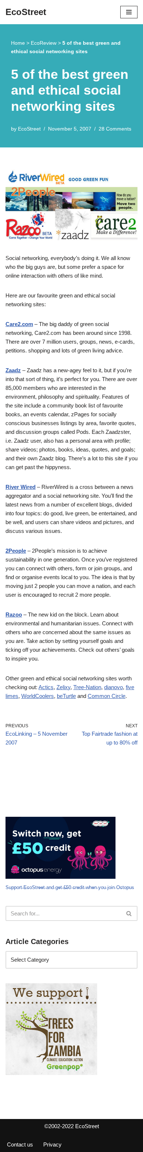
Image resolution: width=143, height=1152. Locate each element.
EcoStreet (29, 129)
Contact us (20, 1144)
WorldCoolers (37, 696)
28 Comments (115, 129)
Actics (46, 687)
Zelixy (63, 687)
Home (18, 43)
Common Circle (106, 696)
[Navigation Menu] (129, 12)
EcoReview (43, 43)
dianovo (113, 687)
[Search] (129, 913)
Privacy (52, 1144)
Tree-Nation (87, 687)
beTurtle (66, 696)
